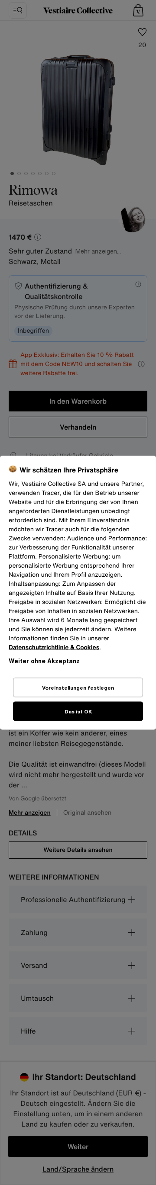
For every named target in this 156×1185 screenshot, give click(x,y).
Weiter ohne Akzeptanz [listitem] (44, 660)
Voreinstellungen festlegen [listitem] (78, 687)
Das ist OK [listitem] (78, 711)
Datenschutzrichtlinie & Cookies (54, 647)
